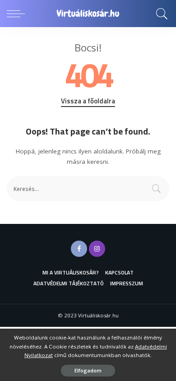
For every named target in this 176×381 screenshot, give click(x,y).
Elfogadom (88, 370)
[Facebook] (79, 249)
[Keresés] (160, 13)
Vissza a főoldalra (88, 101)
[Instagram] (97, 249)
